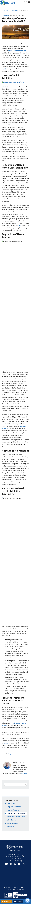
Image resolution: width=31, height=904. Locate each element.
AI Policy (24, 887)
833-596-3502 (6, 901)
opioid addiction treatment (17, 51)
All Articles (10, 827)
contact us (6, 743)
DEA (20, 226)
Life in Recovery (12, 820)
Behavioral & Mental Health (16, 817)
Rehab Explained (12, 823)
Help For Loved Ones (14, 807)
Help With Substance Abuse (16, 813)
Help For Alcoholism (13, 810)
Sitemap (21, 889)
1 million (4, 69)
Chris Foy (6, 15)
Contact (7, 887)
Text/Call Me (18, 901)
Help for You (11, 803)
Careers (15, 887)
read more (24, 773)
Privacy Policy (11, 889)
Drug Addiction (12, 754)
